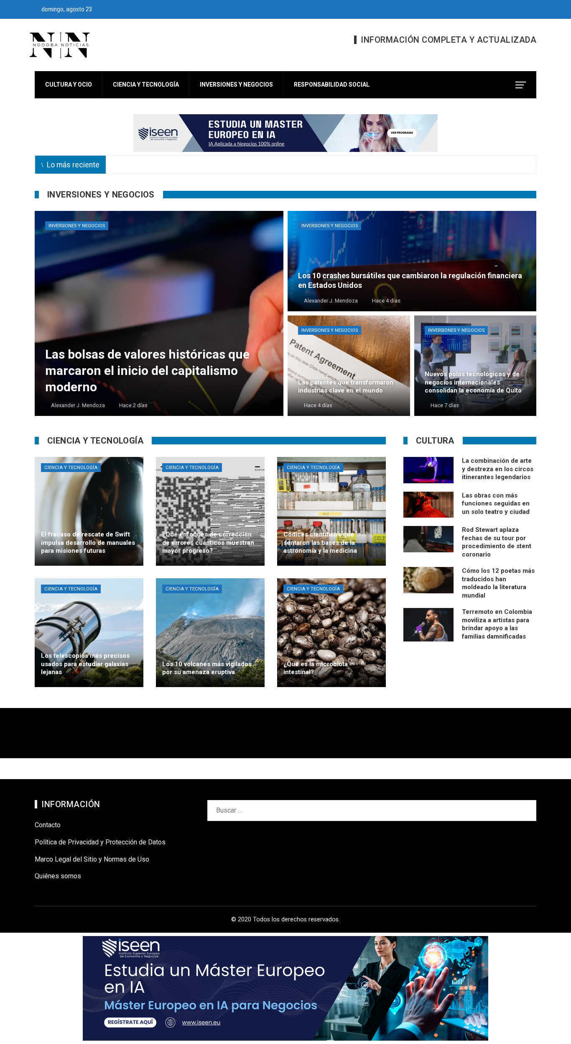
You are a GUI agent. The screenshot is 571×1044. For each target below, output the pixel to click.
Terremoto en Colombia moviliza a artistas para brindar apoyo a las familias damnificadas (497, 624)
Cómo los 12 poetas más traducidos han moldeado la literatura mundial (498, 583)
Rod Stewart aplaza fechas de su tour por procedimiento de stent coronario (496, 542)
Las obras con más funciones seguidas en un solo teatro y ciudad (496, 504)
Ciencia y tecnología (70, 467)
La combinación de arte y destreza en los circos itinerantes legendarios (497, 469)
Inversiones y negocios (76, 225)
